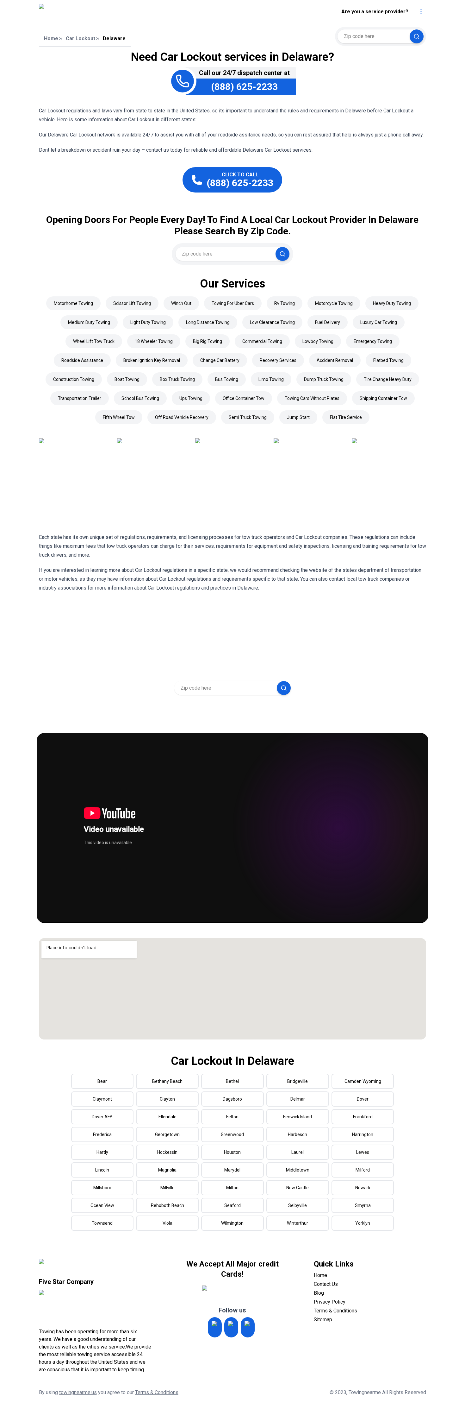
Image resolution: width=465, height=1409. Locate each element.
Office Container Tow (243, 398)
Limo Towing (271, 379)
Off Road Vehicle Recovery (181, 417)
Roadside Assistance (82, 360)
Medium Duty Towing (89, 322)
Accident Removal (335, 360)
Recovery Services (278, 360)
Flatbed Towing (388, 360)
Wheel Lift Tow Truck (94, 341)
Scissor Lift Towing (132, 303)
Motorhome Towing (73, 303)
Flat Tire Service (346, 417)
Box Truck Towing (177, 379)
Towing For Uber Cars (233, 303)
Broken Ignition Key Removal (151, 360)
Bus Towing (226, 379)
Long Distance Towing (208, 322)
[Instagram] (215, 1327)
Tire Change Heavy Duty (388, 379)
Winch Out (181, 303)
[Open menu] (421, 11)
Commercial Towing (262, 341)
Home (51, 38)
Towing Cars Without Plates (312, 398)
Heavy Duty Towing (392, 303)
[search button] (417, 36)
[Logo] (94, 12)
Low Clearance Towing (272, 322)
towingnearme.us (78, 1392)
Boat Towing (127, 379)
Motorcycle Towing (334, 303)
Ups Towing (190, 398)
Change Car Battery (219, 360)
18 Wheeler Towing (154, 341)
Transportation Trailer (79, 398)
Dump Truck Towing (324, 379)
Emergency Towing (373, 341)
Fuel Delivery (327, 322)
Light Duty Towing (148, 322)
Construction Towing (73, 379)
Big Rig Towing (207, 341)
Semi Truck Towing (248, 417)
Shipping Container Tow (383, 398)
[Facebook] (248, 1327)
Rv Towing (284, 303)
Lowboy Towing (317, 341)
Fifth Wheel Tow (119, 417)
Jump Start (298, 417)
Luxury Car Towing (378, 322)
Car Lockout (80, 38)
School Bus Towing (140, 398)
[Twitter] (231, 1327)
